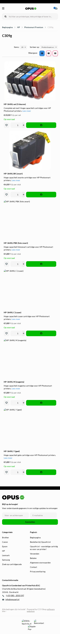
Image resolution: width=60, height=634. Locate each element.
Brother (5, 537)
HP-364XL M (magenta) (14, 382)
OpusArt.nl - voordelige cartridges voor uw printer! (44, 547)
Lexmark (5, 555)
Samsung (6, 560)
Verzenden (34, 553)
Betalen (33, 558)
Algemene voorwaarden (40, 562)
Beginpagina (7, 27)
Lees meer (26, 111)
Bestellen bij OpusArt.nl (40, 542)
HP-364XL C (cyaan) (12, 312)
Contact (33, 567)
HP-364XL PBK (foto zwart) (16, 243)
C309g (50, 27)
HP (18, 27)
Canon (5, 542)
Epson (4, 546)
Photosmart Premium (33, 27)
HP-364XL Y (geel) (12, 451)
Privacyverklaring (37, 571)
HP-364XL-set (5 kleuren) (15, 104)
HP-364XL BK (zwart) (13, 173)
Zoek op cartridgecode (12, 564)
